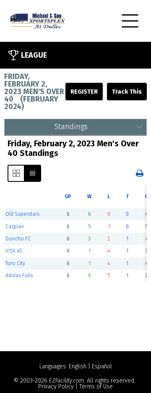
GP (68, 196)
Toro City (15, 263)
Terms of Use (96, 386)
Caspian (14, 227)
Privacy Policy (56, 386)
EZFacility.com (66, 380)
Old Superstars (22, 214)
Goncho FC (18, 239)
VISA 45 (13, 251)
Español (102, 366)
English (77, 366)
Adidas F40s (19, 275)
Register (84, 91)
